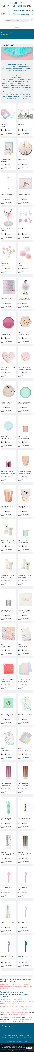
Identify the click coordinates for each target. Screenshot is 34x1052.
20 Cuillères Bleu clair (24, 922)
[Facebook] (2, 1026)
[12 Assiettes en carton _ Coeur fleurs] (8, 356)
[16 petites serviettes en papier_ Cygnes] (8, 634)
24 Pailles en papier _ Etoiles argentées (7, 853)
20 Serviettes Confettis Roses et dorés (25, 645)
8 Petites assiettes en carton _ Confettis (24, 333)
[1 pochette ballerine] (25, 183)
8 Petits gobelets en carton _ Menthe (24, 541)
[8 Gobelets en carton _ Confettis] (25, 495)
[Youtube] (6, 1026)
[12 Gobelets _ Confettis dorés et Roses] (8, 530)
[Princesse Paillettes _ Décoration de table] (25, 287)
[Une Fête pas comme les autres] (17, 14)
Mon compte (15, 10)
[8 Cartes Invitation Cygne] (8, 113)
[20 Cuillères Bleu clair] (25, 911)
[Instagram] (13, 1026)
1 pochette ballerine (24, 194)
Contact (30, 10)
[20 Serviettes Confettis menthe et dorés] (25, 703)
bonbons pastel (4, 1019)
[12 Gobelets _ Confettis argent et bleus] (25, 564)
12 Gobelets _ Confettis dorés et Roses (8, 541)
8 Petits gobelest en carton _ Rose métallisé (8, 472)
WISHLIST (23, 10)
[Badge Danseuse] (25, 148)
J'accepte (28, 1047)
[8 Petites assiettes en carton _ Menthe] (25, 391)
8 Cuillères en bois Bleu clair (8, 923)
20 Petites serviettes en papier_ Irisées (25, 680)
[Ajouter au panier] (2, 134)
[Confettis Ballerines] (25, 218)
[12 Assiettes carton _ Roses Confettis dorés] (25, 356)
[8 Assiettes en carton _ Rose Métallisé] (8, 322)
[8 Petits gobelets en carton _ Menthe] (25, 530)
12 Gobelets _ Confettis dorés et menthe (8, 576)
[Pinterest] (9, 1026)
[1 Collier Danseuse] (8, 183)
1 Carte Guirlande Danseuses (6, 160)
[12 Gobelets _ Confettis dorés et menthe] (8, 564)
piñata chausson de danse (20, 1021)
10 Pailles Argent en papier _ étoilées (24, 819)
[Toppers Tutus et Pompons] (8, 252)
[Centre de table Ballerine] (8, 218)
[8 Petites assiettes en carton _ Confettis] (25, 322)
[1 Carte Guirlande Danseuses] (8, 148)
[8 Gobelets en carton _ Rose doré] (8, 495)
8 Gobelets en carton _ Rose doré (7, 507)
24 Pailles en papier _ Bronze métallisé (24, 784)
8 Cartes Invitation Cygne (6, 125)
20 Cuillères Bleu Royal (25, 957)
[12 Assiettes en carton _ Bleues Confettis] (8, 426)
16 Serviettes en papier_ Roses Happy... (8, 680)
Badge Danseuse (23, 159)
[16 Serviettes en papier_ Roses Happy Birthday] (8, 668)
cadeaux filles (25, 1017)
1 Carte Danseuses (23, 125)
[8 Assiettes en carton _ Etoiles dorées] (8, 391)
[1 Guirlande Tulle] (8, 287)
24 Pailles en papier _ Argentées (24, 853)
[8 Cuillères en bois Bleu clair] (8, 911)
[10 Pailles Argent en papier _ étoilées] (25, 807)
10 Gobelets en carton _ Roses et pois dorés (25, 472)
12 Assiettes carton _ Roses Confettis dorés (24, 368)
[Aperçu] (3, 134)
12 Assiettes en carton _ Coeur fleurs (8, 368)
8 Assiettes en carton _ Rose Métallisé (8, 333)
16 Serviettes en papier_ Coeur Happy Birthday (25, 611)
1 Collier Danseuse (6, 194)
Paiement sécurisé (22, 1038)
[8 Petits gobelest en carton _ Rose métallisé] (8, 460)
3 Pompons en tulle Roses (23, 264)
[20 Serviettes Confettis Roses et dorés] (25, 634)
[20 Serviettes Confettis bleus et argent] (8, 738)
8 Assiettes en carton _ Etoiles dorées (8, 403)
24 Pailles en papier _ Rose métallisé (7, 784)
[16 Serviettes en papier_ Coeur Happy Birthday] (25, 599)
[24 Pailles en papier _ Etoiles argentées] (8, 842)
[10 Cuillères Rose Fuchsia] (25, 876)
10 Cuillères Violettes (7, 957)
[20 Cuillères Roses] (8, 876)
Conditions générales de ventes (14, 1036)
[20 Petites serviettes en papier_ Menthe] (8, 703)
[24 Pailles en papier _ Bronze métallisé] (25, 772)
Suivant (24, 973)
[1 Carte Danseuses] (25, 113)
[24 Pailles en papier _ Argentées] (25, 842)
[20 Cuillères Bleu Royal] (25, 946)
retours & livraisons (11, 1034)
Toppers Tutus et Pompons (6, 264)
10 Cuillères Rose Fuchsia (23, 888)
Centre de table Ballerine (5, 229)
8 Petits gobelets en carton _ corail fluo (24, 437)
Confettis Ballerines (24, 229)
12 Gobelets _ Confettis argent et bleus (25, 576)
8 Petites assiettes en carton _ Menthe (24, 403)
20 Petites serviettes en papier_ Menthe (8, 715)
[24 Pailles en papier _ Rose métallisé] (8, 772)
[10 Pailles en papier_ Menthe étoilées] (8, 807)
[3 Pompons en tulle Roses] (25, 252)
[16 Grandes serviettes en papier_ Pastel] (25, 738)
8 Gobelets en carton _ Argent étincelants (7, 611)
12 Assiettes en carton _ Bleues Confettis (8, 437)
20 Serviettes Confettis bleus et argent (8, 749)
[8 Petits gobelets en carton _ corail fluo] (25, 426)
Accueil (3, 33)
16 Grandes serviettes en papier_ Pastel (24, 749)
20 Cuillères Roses (6, 887)
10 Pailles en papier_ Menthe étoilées (7, 819)
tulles (8, 1014)
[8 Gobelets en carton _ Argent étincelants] (8, 599)
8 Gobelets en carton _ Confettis (24, 507)
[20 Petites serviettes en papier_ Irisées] (25, 668)
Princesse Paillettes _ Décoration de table (24, 299)
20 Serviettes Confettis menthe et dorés (25, 715)
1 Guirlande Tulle (6, 298)
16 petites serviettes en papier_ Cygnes (8, 645)
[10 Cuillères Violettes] (8, 946)
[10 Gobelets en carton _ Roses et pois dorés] (25, 460)
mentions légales (23, 1034)
